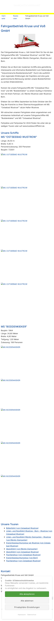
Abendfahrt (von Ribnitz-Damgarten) (22, 549)
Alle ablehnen (27, 600)
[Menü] (51, 7)
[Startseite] (23, 6)
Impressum (22, 615)
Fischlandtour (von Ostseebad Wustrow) (23, 555)
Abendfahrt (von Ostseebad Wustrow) (22, 552)
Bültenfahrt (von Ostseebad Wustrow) (22, 528)
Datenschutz (31, 615)
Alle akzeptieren (27, 594)
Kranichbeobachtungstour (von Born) (22, 558)
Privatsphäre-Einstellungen (27, 607)
